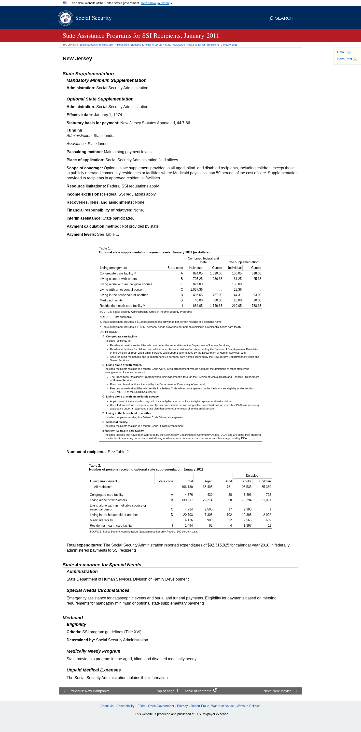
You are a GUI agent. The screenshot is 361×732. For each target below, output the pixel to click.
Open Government (161, 706)
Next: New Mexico (278, 691)
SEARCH (284, 18)
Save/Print (344, 59)
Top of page (165, 691)
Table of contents (198, 691)
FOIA (141, 706)
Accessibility (125, 706)
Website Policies (249, 706)
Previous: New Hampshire (89, 691)
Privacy (182, 706)
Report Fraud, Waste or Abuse (212, 706)
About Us (107, 706)
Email (341, 52)
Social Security (93, 18)
